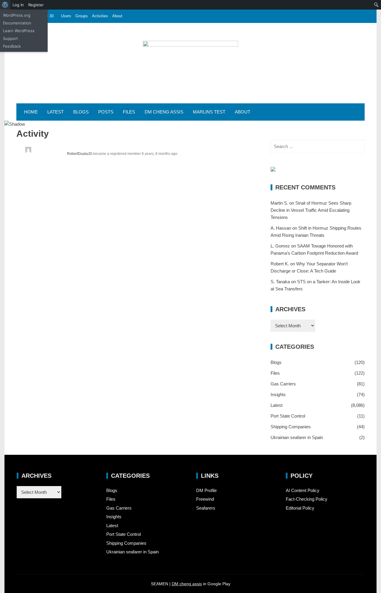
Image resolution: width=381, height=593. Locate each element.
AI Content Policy (302, 490)
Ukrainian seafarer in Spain (297, 437)
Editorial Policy (300, 507)
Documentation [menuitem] (17, 23)
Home (31, 111)
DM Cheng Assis (164, 111)
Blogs (81, 111)
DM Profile (206, 490)
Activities (100, 16)
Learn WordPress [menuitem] (19, 30)
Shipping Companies (291, 426)
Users (66, 16)
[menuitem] (5, 5)
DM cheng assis (187, 583)
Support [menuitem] (10, 38)
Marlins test (209, 111)
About (117, 16)
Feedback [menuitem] (12, 46)
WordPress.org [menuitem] (16, 15)
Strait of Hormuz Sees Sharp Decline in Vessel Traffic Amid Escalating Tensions (311, 210)
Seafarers (205, 507)
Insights (278, 394)
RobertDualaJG (79, 154)
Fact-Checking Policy (306, 499)
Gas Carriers (283, 383)
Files (129, 111)
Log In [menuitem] (18, 4)
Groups (81, 16)
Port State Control (288, 415)
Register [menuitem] (36, 4)
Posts (105, 111)
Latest (55, 111)
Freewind (205, 499)
